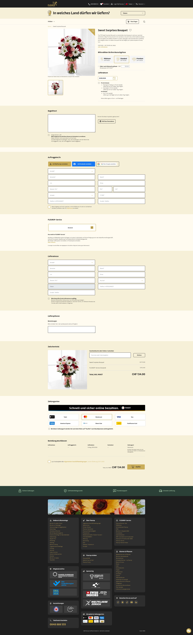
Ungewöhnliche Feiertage (56, 546)
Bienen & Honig (54, 544)
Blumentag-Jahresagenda (56, 533)
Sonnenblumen (120, 568)
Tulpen (118, 570)
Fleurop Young (86, 562)
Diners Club (99, 423)
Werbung (85, 538)
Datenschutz (86, 525)
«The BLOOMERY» (87, 536)
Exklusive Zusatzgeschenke (123, 589)
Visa (132, 417)
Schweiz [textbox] (52, 195)
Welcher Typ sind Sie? (88, 560)
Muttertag (52, 540)
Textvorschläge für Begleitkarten (58, 527)
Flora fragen (134, 21)
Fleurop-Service (120, 540)
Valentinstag (53, 536)
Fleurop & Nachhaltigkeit (89, 531)
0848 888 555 (58, 624)
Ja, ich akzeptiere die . (78, 461)
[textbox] (71, 171)
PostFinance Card (132, 423)
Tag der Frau (53, 538)
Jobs (84, 542)
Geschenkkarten (120, 535)
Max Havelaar (119, 587)
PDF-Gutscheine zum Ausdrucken (124, 536)
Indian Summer (54, 552)
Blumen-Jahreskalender (122, 556)
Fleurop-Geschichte (88, 529)
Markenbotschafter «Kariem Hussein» (92, 535)
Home (49, 26)
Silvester (52, 556)
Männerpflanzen (120, 577)
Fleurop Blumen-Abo (121, 523)
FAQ (117, 529)
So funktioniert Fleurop (122, 527)
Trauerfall (52, 560)
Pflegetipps (119, 583)
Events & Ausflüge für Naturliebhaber (59, 535)
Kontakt (85, 546)
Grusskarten (119, 533)
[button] (51, 21)
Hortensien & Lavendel (122, 579)
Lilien (117, 566)
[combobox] (71, 171)
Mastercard (99, 417)
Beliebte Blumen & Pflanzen (123, 554)
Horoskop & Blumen (55, 531)
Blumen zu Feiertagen (55, 525)
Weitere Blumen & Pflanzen (123, 581)
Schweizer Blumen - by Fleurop (124, 560)
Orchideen (118, 573)
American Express (65, 423)
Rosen (117, 564)
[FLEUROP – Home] (52, 4)
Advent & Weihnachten (56, 554)
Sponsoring (86, 540)
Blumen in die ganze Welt (122, 531)
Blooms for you (120, 562)
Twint (65, 417)
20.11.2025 (96, 461)
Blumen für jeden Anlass (56, 523)
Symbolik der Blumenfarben (123, 585)
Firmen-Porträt (87, 527)
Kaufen (138, 467)
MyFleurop (119, 525)
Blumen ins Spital (54, 558)
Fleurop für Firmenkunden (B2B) (124, 538)
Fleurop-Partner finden (122, 542)
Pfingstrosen (119, 572)
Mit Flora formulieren (108, 121)
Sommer (52, 550)
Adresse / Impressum (88, 544)
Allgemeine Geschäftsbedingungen (92, 523)
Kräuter (118, 575)
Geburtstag (52, 529)
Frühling (52, 548)
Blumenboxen (119, 558)
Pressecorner (86, 533)
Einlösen (139, 355)
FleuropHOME (86, 558)
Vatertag (52, 542)
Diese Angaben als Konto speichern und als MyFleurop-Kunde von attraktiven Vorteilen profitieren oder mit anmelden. (72, 207)
